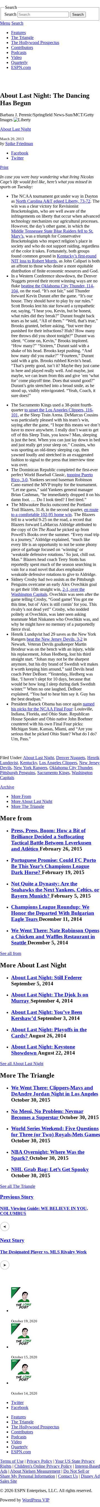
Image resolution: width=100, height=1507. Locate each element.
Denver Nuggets (70, 757)
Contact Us (68, 1476)
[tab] (55, 796)
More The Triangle (27, 806)
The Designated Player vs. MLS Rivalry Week (43, 1252)
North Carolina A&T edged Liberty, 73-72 (53, 201)
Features (18, 32)
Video (16, 57)
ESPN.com (21, 67)
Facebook (19, 153)
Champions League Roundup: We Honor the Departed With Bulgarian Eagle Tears (52, 913)
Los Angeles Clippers (58, 762)
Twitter (17, 158)
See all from (10, 953)
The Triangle (22, 37)
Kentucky (28, 762)
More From (21, 796)
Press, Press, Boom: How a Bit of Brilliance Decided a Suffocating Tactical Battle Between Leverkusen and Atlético (51, 840)
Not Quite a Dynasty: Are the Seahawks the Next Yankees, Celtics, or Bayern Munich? (55, 890)
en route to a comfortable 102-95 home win (54, 512)
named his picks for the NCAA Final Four (52, 706)
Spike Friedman (19, 143)
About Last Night (15, 129)
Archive (7, 787)
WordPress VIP (35, 1500)
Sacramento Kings (53, 772)
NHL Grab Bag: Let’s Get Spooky (50, 1169)
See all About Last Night (21, 1063)
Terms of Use (12, 1461)
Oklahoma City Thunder (70, 767)
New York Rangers (30, 767)
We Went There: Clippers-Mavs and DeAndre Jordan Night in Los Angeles (54, 1091)
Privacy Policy (39, 1461)
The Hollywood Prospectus (35, 42)
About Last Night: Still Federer (46, 977)
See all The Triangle (17, 1186)
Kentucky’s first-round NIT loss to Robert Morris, (53, 258)
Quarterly (19, 62)
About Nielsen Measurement (35, 1471)
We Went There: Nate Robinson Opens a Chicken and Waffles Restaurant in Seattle (55, 937)
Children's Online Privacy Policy (43, 1466)
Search (10, 14)
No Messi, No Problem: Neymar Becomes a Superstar (47, 1114)
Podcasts (18, 52)
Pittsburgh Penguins (17, 772)
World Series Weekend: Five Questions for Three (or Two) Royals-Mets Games (55, 1131)
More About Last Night (31, 801)
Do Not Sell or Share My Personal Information (44, 1473)
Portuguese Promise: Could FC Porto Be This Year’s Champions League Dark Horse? (53, 866)
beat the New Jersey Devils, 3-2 (54, 639)
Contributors (22, 47)
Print (4, 167)
